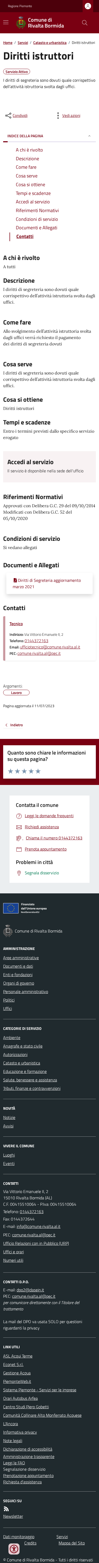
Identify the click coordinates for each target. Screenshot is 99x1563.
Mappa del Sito (72, 1543)
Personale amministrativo (25, 991)
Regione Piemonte (20, 6)
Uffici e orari (13, 1252)
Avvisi (8, 1126)
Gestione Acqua (17, 1373)
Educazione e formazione (25, 1071)
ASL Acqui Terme (17, 1356)
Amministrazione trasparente (28, 1456)
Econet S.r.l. (13, 1364)
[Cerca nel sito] (82, 22)
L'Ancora (10, 1423)
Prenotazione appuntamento (28, 1475)
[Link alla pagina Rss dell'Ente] (6, 1509)
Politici (9, 1000)
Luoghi (9, 1155)
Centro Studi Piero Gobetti (26, 1407)
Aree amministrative (21, 957)
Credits (30, 1543)
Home (7, 42)
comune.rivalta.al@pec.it (39, 653)
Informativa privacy (20, 1432)
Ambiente (11, 1037)
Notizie (9, 1117)
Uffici (7, 1008)
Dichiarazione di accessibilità (27, 1449)
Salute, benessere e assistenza (30, 1080)
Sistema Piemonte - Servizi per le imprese (39, 1390)
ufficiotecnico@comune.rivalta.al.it (50, 647)
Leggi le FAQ (14, 1463)
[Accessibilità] (14, 1549)
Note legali (12, 1440)
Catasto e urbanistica (50, 42)
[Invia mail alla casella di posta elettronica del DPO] (30, 1290)
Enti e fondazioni (17, 974)
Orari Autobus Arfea (20, 1398)
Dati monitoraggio (18, 1536)
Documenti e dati (18, 966)
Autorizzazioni (15, 1054)
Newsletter (13, 1516)
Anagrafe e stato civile (23, 1046)
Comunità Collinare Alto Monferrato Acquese (42, 1415)
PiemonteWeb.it (17, 1381)
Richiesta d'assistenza (22, 1482)
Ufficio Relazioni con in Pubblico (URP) (36, 1243)
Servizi (23, 42)
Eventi (9, 1163)
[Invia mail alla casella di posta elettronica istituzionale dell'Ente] (38, 1226)
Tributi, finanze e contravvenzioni (31, 1088)
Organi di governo (18, 983)
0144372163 (36, 640)
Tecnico (16, 623)
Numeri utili (13, 1260)
